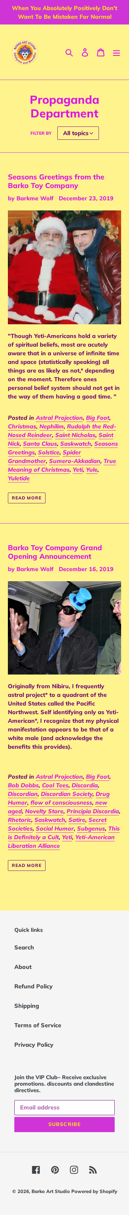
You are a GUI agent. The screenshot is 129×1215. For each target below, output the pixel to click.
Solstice (48, 452)
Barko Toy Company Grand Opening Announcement (55, 552)
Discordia (85, 785)
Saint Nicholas (75, 435)
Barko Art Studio (51, 1191)
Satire (76, 819)
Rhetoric (19, 819)
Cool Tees (55, 785)
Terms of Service (37, 1025)
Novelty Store (44, 811)
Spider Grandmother (44, 456)
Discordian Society (66, 793)
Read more (27, 497)
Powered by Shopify (94, 1191)
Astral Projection (59, 417)
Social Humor (55, 828)
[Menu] (116, 52)
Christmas (22, 426)
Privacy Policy (33, 1044)
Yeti (78, 469)
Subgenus (91, 828)
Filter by (41, 133)
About (23, 966)
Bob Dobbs (23, 785)
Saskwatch (75, 443)
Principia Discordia (93, 811)
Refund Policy (33, 986)
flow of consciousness (61, 802)
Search (24, 947)
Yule (91, 469)
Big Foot (97, 417)
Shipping (26, 1005)
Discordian (23, 793)
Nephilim (51, 426)
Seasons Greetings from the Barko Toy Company (56, 181)
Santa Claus (40, 443)
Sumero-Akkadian (74, 460)
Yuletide (19, 478)
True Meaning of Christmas (62, 465)
